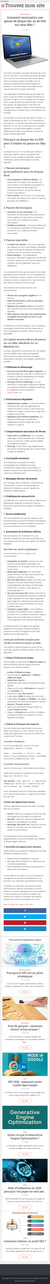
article (37, 899)
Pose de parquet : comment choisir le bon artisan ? (25, 1027)
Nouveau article (25, 970)
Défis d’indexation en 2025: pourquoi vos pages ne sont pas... (25, 1189)
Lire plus (25, 992)
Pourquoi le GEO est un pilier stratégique (25, 974)
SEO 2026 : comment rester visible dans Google (25, 1083)
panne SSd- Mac (26, 904)
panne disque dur (11, 904)
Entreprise (25, 1023)
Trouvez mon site (25, 5)
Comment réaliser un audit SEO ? (25, 1241)
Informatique (25, 14)
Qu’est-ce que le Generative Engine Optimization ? (25, 1136)
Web (25, 1079)
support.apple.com (26, 379)
